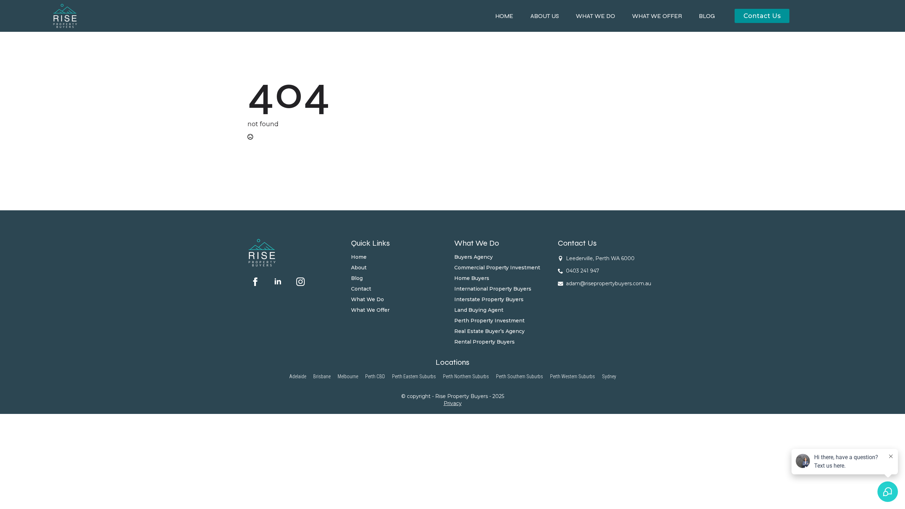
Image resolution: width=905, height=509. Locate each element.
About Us (544, 16)
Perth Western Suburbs (572, 376)
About (359, 267)
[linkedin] (278, 281)
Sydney (609, 376)
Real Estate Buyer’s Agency (489, 331)
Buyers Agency (473, 257)
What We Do (595, 16)
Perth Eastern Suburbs (414, 376)
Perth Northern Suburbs (466, 376)
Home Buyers (471, 278)
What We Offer (657, 16)
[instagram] (300, 281)
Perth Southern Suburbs (519, 376)
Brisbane (322, 376)
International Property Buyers (492, 289)
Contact (361, 289)
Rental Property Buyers (484, 342)
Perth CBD (375, 376)
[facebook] (255, 281)
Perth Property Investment (489, 320)
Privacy (453, 403)
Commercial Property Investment (497, 267)
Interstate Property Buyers (489, 299)
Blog (707, 16)
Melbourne (348, 376)
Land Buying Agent (478, 310)
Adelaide (297, 376)
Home (504, 16)
